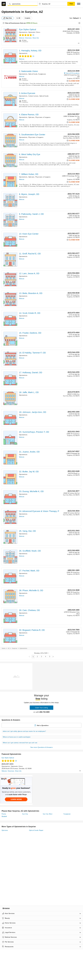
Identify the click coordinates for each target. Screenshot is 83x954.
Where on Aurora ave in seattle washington (16, 737)
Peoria (4, 814)
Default (76, 18)
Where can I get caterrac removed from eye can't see (20, 742)
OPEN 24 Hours (31, 23)
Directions (28, 38)
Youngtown (67, 814)
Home (4, 648)
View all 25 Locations (72, 73)
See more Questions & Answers (41, 747)
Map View (9, 18)
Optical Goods (33, 74)
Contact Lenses (33, 96)
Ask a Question (43, 725)
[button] (78, 4)
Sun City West (47, 814)
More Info (36, 38)
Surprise (14, 648)
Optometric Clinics (34, 32)
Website (21, 38)
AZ (9, 648)
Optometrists (23, 32)
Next (53, 656)
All (19, 18)
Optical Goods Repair (36, 830)
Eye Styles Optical (27, 29)
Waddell (4, 816)
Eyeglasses (42, 74)
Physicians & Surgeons (42, 117)
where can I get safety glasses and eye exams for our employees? (24, 731)
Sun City (25, 814)
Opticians (31, 117)
